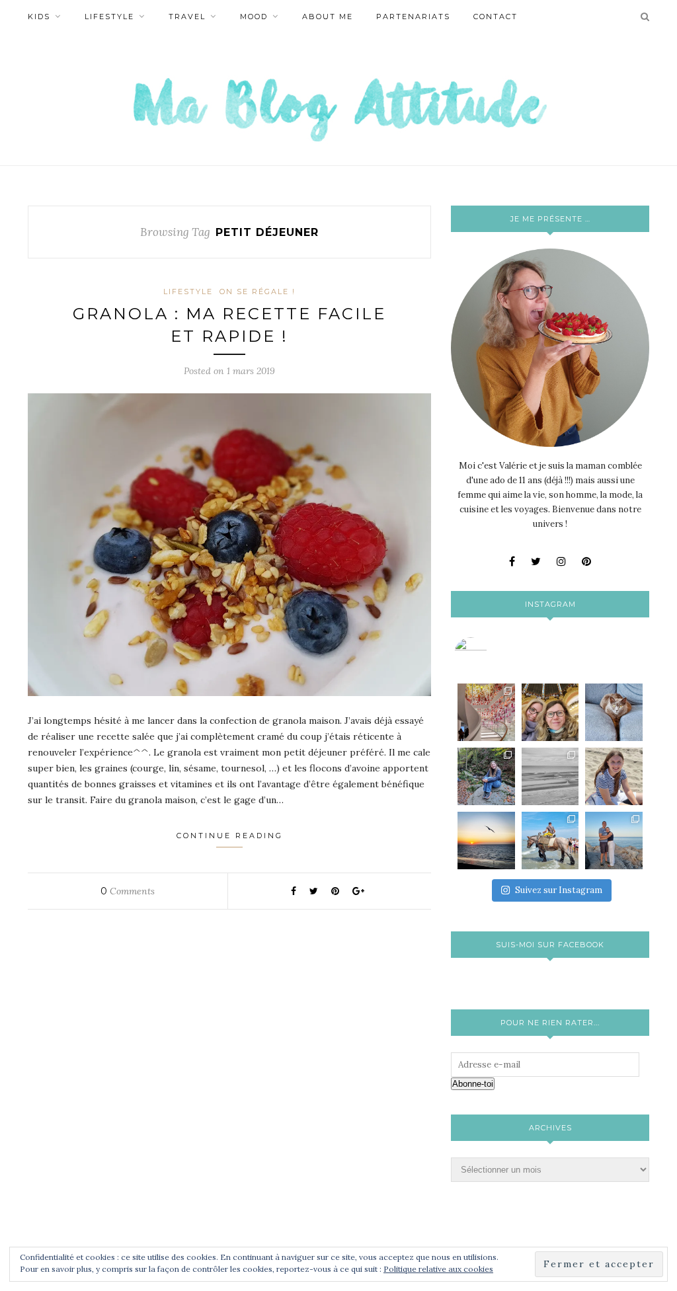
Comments (127, 891)
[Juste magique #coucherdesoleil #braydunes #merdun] (486, 840)
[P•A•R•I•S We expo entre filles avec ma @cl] (550, 712)
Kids (39, 16)
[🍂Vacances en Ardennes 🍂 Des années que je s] (486, 776)
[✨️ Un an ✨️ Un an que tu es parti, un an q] (550, 776)
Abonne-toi (472, 1084)
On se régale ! (257, 291)
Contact (495, 16)
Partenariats (413, 16)
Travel (187, 16)
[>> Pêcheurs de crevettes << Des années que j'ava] (550, 840)
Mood (254, 16)
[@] (490, 653)
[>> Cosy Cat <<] (614, 712)
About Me (327, 16)
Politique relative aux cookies (438, 1269)
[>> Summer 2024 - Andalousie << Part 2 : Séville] (614, 840)
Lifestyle (109, 16)
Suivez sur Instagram (558, 890)
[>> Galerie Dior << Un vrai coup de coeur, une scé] (486, 712)
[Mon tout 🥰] (614, 776)
